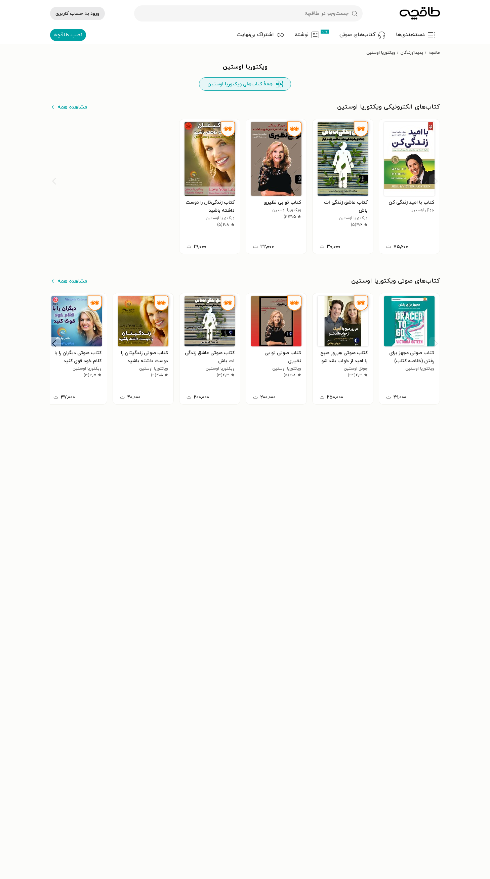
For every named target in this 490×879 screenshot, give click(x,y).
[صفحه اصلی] (420, 13)
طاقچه (434, 52)
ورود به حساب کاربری (77, 13)
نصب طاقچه (68, 35)
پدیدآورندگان (412, 52)
